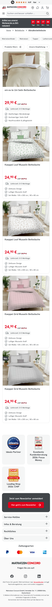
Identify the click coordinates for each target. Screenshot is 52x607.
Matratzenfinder (8, 39)
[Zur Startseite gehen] (16, 7)
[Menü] (3, 13)
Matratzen (24, 39)
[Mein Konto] (42, 8)
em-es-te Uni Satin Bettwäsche (20, 90)
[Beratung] (37, 8)
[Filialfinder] (33, 8)
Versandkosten (38, 582)
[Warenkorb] (47, 8)
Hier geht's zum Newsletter (23, 505)
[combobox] (25, 13)
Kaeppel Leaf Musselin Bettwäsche (22, 164)
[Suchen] (47, 13)
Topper (35, 39)
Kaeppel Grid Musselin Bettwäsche (22, 314)
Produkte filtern (11, 47)
